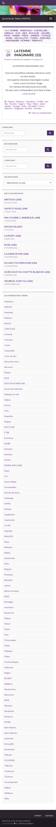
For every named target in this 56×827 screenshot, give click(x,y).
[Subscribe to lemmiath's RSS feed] (3, 2)
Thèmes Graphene (26, 823)
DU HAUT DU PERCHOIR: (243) (20, 262)
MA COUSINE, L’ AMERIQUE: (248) (22, 217)
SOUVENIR (9, 760)
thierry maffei (12, 59)
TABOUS (8, 765)
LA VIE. (7, 525)
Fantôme (8, 454)
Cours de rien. (10, 356)
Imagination (9, 514)
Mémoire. (8, 547)
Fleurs (7, 471)
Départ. (7, 372)
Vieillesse (8, 793)
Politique (8, 651)
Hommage (8, 498)
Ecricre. (7, 405)
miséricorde (9, 558)
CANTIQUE (9, 329)
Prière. (7, 656)
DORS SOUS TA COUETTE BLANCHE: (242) (27, 271)
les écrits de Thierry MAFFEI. (16, 18)
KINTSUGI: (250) (12, 199)
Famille (7, 443)
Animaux (8, 318)
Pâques (7, 618)
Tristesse (8, 776)
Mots (6, 563)
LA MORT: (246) (12, 235)
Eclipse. (7, 400)
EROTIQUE (9, 427)
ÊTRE (6, 432)
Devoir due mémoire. (13, 389)
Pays (6, 634)
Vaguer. (7, 787)
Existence (8, 438)
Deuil (6, 378)
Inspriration (9, 520)
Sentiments (9, 749)
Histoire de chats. (12, 492)
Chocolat (8, 339)
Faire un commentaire (42, 113)
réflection (8, 667)
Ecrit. (6, 410)
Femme (7, 460)
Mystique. (8, 574)
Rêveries (8, 705)
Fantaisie (8, 449)
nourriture (8, 607)
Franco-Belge (10, 481)
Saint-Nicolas (10, 727)
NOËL (7, 596)
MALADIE (8, 536)
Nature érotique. (11, 591)
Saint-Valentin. (10, 733)
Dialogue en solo (11, 394)
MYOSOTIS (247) (13, 226)
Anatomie (8, 312)
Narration (8, 580)
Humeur (7, 509)
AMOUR (8, 307)
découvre (8, 367)
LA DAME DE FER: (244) (16, 253)
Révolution (9, 711)
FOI (6, 476)
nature (7, 585)
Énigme (7, 421)
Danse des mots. (11, 361)
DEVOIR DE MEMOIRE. (14, 383)
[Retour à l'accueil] (28, 10)
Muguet (7, 569)
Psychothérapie (11, 662)
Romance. (8, 716)
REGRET (8, 678)
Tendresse (9, 771)
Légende (8, 531)
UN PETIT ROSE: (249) (15, 208)
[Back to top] (49, 820)
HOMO (7, 503)
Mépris (7, 552)
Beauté (7, 323)
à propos (49, 815)
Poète (7, 645)
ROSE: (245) (10, 244)
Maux (6, 542)
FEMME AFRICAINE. (13, 465)
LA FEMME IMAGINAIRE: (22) (27, 53)
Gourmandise (10, 487)
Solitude (8, 755)
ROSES (7, 722)
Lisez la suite (29, 93)
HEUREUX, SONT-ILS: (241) (18, 281)
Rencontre (9, 694)
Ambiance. (9, 301)
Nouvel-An (9, 613)
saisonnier (8, 738)
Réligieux (8, 684)
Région (7, 673)
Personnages (10, 640)
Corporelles (9, 350)
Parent (7, 623)
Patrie (7, 629)
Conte (7, 345)
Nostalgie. (8, 602)
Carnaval (8, 334)
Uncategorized (37, 59)
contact (37, 815)
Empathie (8, 416)
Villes (6, 798)
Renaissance (10, 689)
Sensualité (9, 744)
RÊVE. (7, 700)
